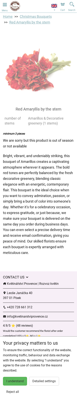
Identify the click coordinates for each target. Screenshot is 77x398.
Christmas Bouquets (36, 16)
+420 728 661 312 (19, 307)
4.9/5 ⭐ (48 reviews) (18, 325)
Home (8, 16)
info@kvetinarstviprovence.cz (27, 316)
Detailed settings (44, 381)
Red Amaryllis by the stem (29, 22)
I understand (15, 381)
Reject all (12, 392)
